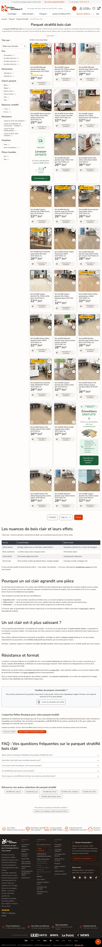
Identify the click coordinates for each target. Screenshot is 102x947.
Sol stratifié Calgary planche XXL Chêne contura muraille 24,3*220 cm (65, 69)
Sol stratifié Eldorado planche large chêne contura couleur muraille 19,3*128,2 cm (65, 341)
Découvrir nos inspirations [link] (82, 858)
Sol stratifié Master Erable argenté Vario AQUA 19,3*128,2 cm (64, 429)
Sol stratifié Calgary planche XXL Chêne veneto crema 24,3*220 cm (88, 496)
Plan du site (79, 945)
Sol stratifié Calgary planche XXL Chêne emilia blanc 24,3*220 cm (40, 296)
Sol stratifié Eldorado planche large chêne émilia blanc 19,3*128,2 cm (88, 69)
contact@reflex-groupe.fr (44, 856)
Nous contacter (41, 849)
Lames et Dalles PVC (61, 14)
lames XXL (55, 670)
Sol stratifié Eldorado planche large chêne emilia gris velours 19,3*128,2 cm (89, 254)
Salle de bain (27, 14)
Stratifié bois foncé (49, 792)
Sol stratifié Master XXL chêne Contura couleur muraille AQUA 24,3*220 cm (88, 386)
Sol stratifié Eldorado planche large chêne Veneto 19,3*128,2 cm (65, 496)
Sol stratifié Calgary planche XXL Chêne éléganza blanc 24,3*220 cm (64, 297)
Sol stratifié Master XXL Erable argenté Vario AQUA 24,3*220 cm (40, 429)
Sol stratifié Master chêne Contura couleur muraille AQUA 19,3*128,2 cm (64, 115)
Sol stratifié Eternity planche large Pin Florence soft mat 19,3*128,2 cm (64, 211)
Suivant (78, 517)
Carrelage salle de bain (59, 855)
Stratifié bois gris (32, 792)
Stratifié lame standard (69, 792)
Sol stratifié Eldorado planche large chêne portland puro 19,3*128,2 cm (39, 70)
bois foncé (84, 609)
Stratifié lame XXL (89, 792)
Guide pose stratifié (9, 732)
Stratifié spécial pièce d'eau (51, 796)
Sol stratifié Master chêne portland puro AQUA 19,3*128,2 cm (88, 296)
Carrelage (12, 14)
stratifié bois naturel (83, 567)
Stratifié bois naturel (13, 792)
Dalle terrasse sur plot (59, 860)
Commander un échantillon (41, 83)
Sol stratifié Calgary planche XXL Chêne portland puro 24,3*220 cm (89, 115)
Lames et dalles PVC (59, 867)
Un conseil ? (80, 2)
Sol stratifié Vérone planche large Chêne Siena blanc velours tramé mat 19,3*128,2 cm (40, 116)
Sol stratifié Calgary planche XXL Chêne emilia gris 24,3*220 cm (64, 385)
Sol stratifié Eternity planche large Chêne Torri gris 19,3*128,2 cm (64, 160)
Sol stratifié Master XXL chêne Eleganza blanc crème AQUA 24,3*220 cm (40, 496)
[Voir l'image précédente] (31, 56)
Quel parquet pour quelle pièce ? (32, 732)
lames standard (28, 672)
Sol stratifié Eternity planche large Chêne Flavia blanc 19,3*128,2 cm (89, 340)
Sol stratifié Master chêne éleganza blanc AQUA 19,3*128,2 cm (39, 340)
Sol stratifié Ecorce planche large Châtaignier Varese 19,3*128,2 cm (40, 385)
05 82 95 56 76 (41, 854)
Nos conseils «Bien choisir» (26, 863)
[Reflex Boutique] (12, 8)
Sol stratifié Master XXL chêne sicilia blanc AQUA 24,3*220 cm (88, 160)
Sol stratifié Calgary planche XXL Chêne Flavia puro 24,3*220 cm (40, 211)
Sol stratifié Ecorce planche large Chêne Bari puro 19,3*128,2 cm (40, 254)
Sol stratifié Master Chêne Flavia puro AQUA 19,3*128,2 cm (64, 254)
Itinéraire (39, 876)
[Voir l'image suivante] (49, 56)
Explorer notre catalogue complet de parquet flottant (51, 811)
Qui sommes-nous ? (44, 844)
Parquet (42, 14)
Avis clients (41, 879)
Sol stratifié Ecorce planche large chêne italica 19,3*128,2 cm (88, 211)
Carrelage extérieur (57, 850)
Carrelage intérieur (57, 845)
